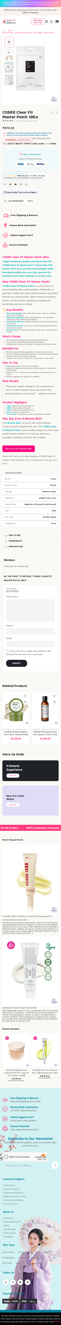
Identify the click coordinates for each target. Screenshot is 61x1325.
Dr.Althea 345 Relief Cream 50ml (16, 1008)
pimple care (30, 144)
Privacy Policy (11, 1203)
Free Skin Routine (37, 22)
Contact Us (10, 1185)
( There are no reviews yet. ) (26, 121)
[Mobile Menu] (46, 21)
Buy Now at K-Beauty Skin (18, 448)
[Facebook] (4, 184)
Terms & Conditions (14, 1200)
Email (9, 638)
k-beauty (18, 144)
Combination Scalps (28, 1257)
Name (10, 625)
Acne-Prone (8, 1252)
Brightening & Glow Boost (46, 729)
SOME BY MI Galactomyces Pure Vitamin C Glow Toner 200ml (45, 734)
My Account (10, 1229)
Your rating (11, 589)
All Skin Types (41, 1252)
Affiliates (9, 1236)
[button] (51, 69)
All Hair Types (24, 1252)
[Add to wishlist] (25, 696)
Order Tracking (12, 1189)
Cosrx (52, 144)
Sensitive (39, 1263)
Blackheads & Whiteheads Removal (15, 729)
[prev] (52, 112)
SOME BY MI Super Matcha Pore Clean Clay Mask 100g (16, 733)
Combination (9, 1257)
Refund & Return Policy (15, 1196)
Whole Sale (10, 1233)
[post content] (16, 708)
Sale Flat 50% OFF (13, 1221)
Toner (34, 729)
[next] (56, 112)
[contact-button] (55, 1165)
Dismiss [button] (57, 1322)
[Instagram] (20, 184)
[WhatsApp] (26, 184)
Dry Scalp (7, 1263)
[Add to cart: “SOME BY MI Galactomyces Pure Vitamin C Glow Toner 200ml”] (54, 702)
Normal (19, 1263)
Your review (12, 596)
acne (10, 144)
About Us (9, 1218)
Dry (43, 1257)
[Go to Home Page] (3, 31)
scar (40, 144)
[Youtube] (15, 184)
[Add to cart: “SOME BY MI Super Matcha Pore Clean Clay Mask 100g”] (25, 702)
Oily (28, 1263)
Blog (7, 1225)
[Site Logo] (9, 21)
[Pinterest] (10, 184)
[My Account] (51, 21)
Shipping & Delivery (14, 1192)
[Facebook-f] (13, 1282)
